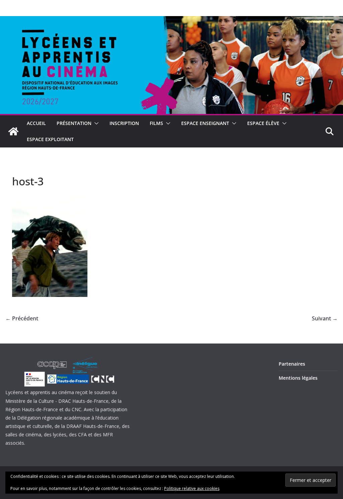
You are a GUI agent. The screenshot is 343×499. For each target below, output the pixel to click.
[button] (95, 123)
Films (156, 123)
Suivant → (325, 318)
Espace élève (263, 123)
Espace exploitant (50, 139)
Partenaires (292, 364)
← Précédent (21, 318)
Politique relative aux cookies (191, 488)
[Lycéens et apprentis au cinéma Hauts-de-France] (13, 131)
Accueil (36, 123)
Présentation (74, 123)
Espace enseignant (205, 123)
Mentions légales (298, 378)
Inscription (124, 123)
